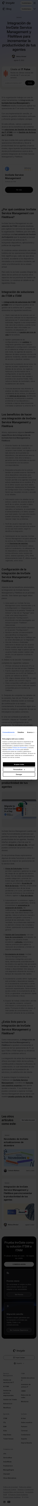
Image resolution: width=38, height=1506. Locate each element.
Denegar (19, 774)
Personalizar (17, 769)
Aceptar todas (19, 764)
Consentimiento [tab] (8, 732)
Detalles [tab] (21, 732)
